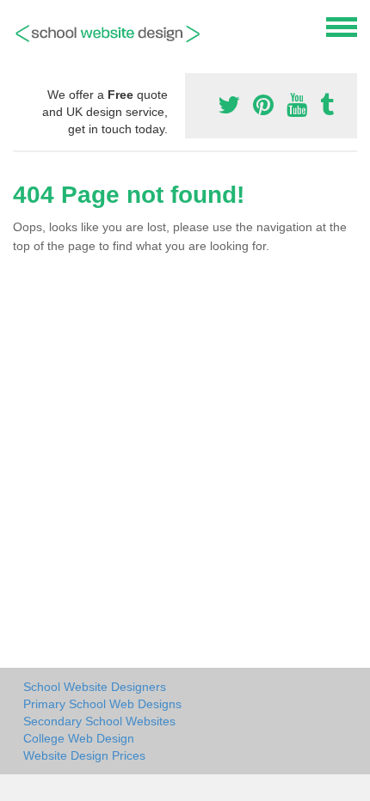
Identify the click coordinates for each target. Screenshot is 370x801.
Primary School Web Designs (102, 704)
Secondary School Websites (99, 721)
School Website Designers (94, 687)
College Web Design (78, 738)
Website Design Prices (84, 755)
